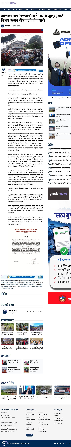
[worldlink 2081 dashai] (25, 70)
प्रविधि (43, 10)
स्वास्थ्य (32, 10)
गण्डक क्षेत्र (14, 11)
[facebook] (27, 312)
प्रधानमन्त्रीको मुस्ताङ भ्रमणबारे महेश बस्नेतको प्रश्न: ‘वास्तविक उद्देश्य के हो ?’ (26, 398)
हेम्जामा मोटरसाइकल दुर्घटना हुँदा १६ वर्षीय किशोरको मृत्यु (36, 334)
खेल (60, 10)
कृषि (49, 10)
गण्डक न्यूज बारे (58, 413)
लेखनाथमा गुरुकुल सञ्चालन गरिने (22, 334)
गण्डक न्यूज (13, 310)
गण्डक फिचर (26, 11)
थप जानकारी (29, 435)
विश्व (65, 10)
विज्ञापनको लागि (59, 418)
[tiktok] (69, 444)
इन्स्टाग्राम (40, 283)
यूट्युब (2, 285)
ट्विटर (37, 283)
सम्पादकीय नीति (59, 421)
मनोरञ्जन (55, 10)
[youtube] (35, 312)
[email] (40, 312)
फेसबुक (33, 283)
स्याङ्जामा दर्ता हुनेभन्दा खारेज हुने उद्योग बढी (62, 398)
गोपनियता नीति (58, 423)
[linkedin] (38, 312)
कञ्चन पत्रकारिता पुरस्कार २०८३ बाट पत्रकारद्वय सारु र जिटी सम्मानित (36, 349)
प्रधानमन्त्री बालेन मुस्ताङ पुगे (62, 120)
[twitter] (30, 312)
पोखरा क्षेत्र (20, 11)
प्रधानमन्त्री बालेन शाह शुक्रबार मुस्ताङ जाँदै (13, 361)
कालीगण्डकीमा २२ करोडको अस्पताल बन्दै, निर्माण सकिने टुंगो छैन (9, 399)
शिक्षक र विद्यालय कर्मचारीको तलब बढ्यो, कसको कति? (14, 369)
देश (9, 10)
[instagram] (33, 312)
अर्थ (39, 10)
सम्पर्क (56, 416)
